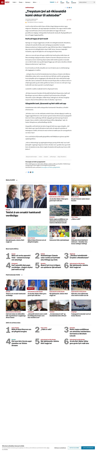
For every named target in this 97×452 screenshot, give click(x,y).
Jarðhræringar (29, 7)
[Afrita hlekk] (65, 8)
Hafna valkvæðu (74, 447)
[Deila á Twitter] (69, 8)
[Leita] (94, 2)
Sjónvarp (27, 2)
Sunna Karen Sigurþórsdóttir (31, 19)
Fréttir (14, 2)
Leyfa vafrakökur (88, 447)
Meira (34, 2)
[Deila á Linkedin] (71, 8)
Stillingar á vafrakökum (60, 447)
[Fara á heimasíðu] (6, 2)
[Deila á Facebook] (67, 8)
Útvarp (20, 2)
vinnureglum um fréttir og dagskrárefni (50, 167)
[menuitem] (16, 2)
